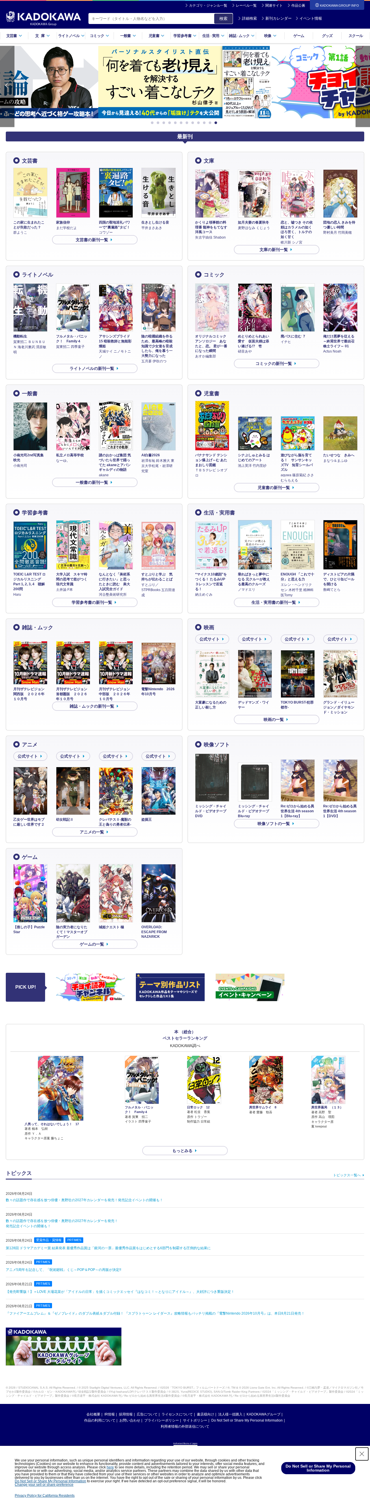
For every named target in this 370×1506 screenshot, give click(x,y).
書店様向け (205, 1414)
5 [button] (176, 122)
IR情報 (109, 1414)
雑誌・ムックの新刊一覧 (92, 706)
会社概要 (93, 1414)
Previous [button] (7, 86)
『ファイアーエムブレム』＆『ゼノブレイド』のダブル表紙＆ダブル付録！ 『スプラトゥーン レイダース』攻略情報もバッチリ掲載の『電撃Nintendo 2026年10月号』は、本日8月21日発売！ (155, 1313)
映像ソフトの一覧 (274, 823)
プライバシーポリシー (161, 1420)
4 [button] (170, 122)
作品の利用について (99, 1420)
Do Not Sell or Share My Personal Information (247, 1420)
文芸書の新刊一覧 (92, 239)
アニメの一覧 (92, 832)
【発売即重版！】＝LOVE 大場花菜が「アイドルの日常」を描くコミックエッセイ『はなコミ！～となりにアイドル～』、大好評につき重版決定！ (120, 1292)
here (110, 1467)
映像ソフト (217, 745)
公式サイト (209, 639)
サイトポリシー (195, 1420)
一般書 (30, 393)
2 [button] (159, 122)
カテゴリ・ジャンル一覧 (208, 5)
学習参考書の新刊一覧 (92, 602)
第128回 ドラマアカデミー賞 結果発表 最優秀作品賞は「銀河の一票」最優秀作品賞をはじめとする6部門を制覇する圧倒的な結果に (108, 1248)
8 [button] (193, 122)
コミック (214, 275)
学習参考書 (35, 513)
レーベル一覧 (246, 5)
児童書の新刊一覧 (274, 487)
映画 (209, 627)
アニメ (30, 745)
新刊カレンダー (278, 18)
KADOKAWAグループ (263, 1414)
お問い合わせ (129, 1420)
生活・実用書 (219, 513)
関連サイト (274, 5)
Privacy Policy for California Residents (45, 1496)
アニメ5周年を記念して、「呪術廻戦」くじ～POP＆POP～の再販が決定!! (63, 1270)
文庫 (209, 161)
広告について (147, 1414)
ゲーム (298, 36)
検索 (223, 18)
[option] (185, 82)
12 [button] (216, 122)
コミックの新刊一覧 (274, 363)
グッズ (327, 36)
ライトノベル (37, 275)
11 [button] (211, 122)
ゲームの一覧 (92, 944)
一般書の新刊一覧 (92, 482)
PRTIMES (74, 1240)
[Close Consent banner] (362, 1454)
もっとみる (182, 1150)
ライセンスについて (177, 1414)
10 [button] (205, 122)
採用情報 (126, 1414)
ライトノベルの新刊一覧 (92, 368)
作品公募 (298, 5)
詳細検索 (249, 18)
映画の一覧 (274, 719)
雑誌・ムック (37, 627)
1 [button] (153, 122)
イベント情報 (310, 18)
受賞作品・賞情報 (49, 1240)
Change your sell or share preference (44, 1484)
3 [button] (164, 122)
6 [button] (182, 122)
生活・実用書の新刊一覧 (273, 602)
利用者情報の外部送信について (185, 1426)
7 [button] (188, 122)
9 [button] (199, 122)
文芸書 (30, 161)
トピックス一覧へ (347, 1175)
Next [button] (363, 86)
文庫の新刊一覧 (274, 249)
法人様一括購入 (230, 1414)
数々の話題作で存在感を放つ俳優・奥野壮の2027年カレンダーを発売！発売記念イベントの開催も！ (84, 1200)
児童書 (211, 393)
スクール (356, 36)
